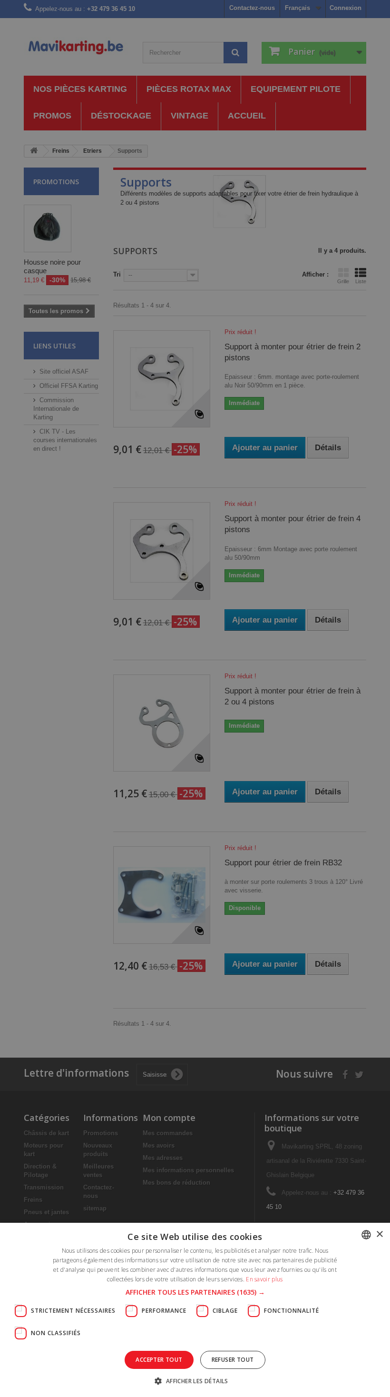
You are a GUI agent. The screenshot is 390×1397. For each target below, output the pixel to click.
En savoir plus (264, 1279)
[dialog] (195, 698)
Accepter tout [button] (159, 1360)
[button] (195, 1292)
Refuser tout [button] (233, 1360)
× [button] (379, 1234)
